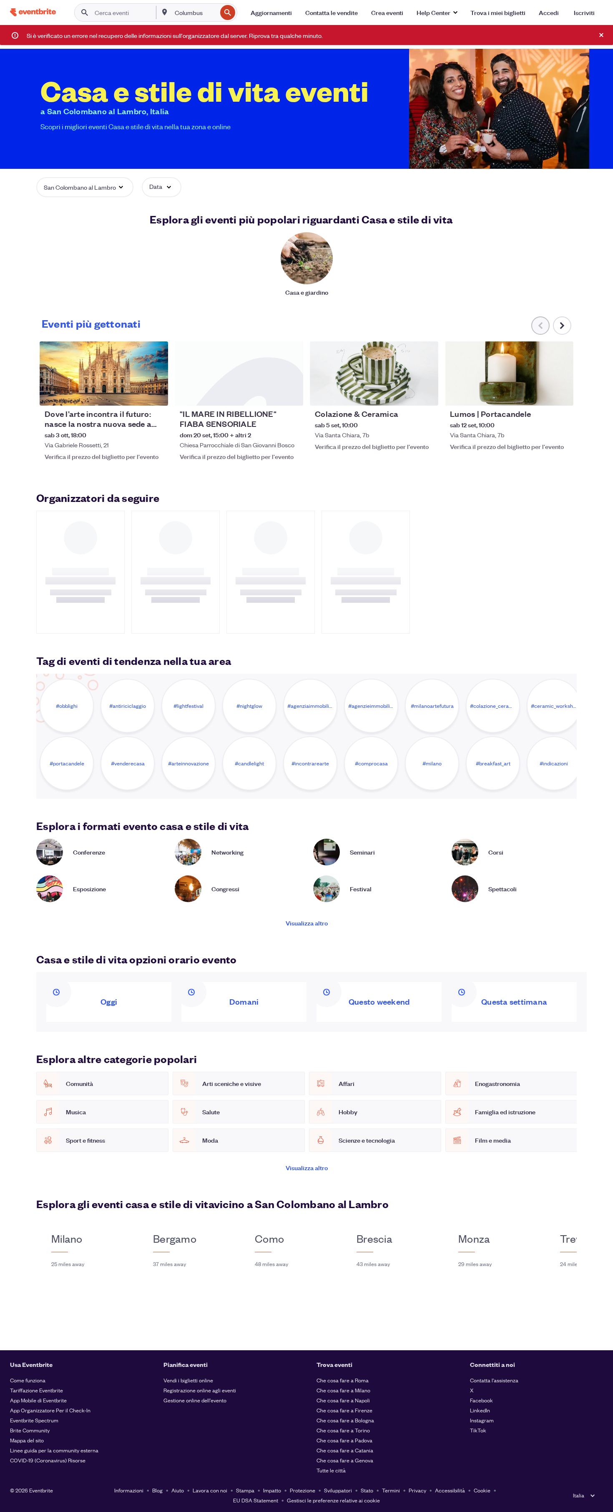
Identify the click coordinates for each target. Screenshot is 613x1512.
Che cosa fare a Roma (343, 1380)
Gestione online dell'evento (194, 1400)
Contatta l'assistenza (494, 1380)
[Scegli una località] (165, 12)
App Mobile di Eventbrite (38, 1400)
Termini (391, 1490)
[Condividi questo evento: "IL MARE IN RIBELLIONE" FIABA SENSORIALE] (291, 394)
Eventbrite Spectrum (34, 1420)
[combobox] (195, 12)
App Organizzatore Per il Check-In (50, 1410)
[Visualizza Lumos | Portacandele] (509, 373)
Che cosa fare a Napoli (343, 1400)
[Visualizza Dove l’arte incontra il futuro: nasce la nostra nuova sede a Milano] (104, 373)
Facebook (481, 1400)
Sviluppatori (338, 1490)
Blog (157, 1490)
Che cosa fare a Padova (344, 1440)
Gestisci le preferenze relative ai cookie (333, 1500)
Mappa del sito (27, 1440)
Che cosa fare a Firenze (344, 1410)
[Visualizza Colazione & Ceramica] (374, 373)
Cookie (482, 1490)
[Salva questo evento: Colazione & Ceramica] (406, 394)
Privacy (417, 1490)
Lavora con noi (210, 1490)
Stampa (245, 1490)
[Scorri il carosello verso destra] (562, 325)
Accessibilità (450, 1490)
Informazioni (128, 1490)
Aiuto (177, 1490)
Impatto (272, 1490)
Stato (367, 1490)
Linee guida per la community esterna (54, 1450)
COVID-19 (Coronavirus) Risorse (47, 1460)
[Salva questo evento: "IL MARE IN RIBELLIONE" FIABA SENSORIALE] (271, 394)
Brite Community (30, 1430)
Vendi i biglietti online (188, 1380)
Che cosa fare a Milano (343, 1390)
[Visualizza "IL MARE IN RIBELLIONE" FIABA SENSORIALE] (239, 373)
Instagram (482, 1420)
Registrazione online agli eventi (199, 1390)
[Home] (33, 12)
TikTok (478, 1430)
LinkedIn (480, 1410)
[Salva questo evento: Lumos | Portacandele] (541, 394)
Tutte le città (331, 1470)
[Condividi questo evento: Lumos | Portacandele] (561, 394)
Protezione (302, 1490)
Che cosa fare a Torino (343, 1430)
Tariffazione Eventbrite (36, 1390)
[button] (437, 12)
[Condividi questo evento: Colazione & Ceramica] (426, 394)
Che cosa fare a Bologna (345, 1420)
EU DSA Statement (255, 1500)
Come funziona (27, 1380)
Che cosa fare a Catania (345, 1450)
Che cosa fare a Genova (345, 1460)
